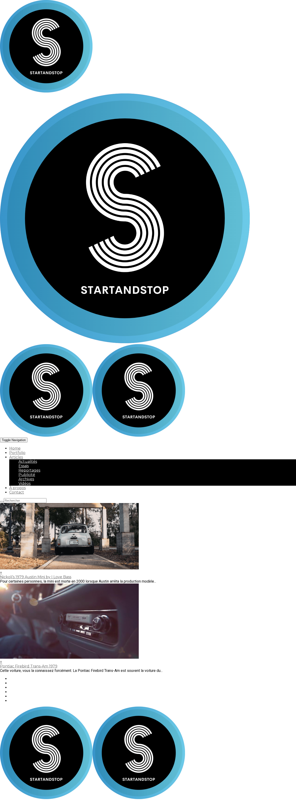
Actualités (27, 461)
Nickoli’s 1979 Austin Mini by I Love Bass (35, 577)
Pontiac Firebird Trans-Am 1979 (28, 666)
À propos (17, 488)
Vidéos (24, 483)
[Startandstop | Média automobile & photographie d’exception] (92, 435)
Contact (16, 492)
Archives (26, 479)
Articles (16, 457)
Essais (23, 466)
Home (15, 448)
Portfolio (17, 453)
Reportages (29, 470)
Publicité (26, 475)
